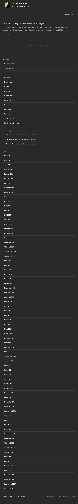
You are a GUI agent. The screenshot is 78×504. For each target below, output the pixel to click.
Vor (72, 14)
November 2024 (10, 242)
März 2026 (8, 169)
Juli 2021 (7, 420)
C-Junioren (8, 91)
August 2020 (8, 452)
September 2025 (10, 197)
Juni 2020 (7, 461)
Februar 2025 (9, 229)
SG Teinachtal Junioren (12, 123)
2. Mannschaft (9, 68)
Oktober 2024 (9, 247)
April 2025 (8, 220)
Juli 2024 (7, 261)
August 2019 (8, 488)
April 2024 (8, 274)
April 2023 (8, 324)
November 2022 (10, 347)
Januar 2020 (8, 466)
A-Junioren (8, 73)
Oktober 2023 (9, 297)
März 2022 (8, 384)
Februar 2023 (9, 333)
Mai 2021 (7, 429)
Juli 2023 (7, 311)
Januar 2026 (8, 178)
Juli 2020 (7, 457)
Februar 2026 (9, 174)
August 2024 (8, 256)
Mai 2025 (7, 215)
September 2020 (10, 447)
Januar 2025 (8, 233)
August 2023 (8, 306)
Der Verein (7, 100)
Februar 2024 (9, 283)
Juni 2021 (7, 425)
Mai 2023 (7, 320)
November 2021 (10, 402)
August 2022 (8, 361)
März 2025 (8, 224)
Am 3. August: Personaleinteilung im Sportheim (20, 135)
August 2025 (8, 201)
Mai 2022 (7, 375)
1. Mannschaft (9, 64)
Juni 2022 (7, 370)
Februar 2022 (9, 388)
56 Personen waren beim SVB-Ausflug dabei (19, 139)
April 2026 (8, 165)
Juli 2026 (7, 156)
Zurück (66, 14)
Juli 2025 (7, 206)
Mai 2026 (7, 160)
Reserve (7, 114)
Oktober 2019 (9, 479)
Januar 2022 (8, 393)
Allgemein (7, 77)
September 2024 (10, 251)
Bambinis (7, 87)
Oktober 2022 (9, 352)
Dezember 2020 (9, 434)
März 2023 (8, 329)
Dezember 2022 (9, 343)
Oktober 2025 (9, 192)
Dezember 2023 (9, 288)
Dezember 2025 (9, 183)
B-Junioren (8, 82)
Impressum (21, 496)
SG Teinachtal (15, 34)
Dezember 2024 (9, 238)
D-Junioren (8, 96)
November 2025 (10, 188)
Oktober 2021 (9, 406)
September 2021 (10, 411)
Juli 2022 (7, 365)
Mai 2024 (7, 270)
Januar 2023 (8, 338)
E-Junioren (8, 105)
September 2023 (10, 302)
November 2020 (10, 438)
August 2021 (8, 416)
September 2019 (10, 484)
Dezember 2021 (9, 397)
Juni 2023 (7, 315)
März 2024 (8, 279)
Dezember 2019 (9, 470)
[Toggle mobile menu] (74, 3)
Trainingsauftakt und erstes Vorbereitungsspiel (20, 144)
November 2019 (10, 475)
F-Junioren (8, 109)
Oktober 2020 (9, 443)
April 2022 (8, 379)
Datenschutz (8, 496)
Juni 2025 (7, 210)
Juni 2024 (7, 265)
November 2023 (10, 292)
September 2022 (10, 356)
